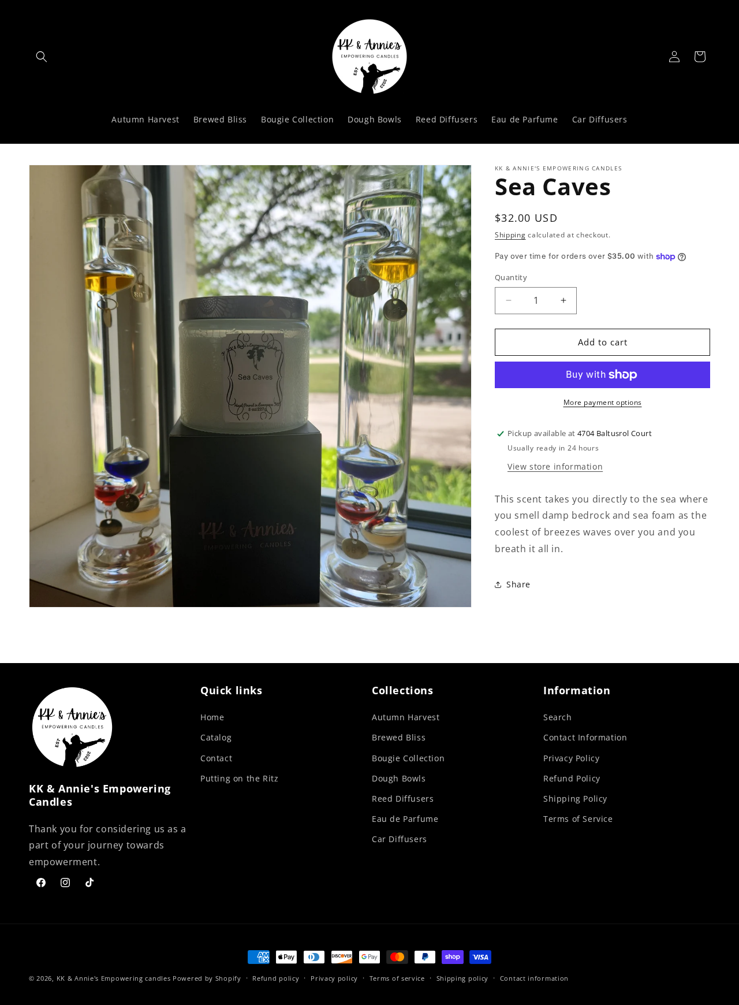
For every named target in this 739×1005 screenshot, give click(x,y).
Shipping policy (462, 978)
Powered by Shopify (207, 978)
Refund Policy (571, 778)
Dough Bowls (399, 778)
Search (557, 717)
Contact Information (585, 737)
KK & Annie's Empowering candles (115, 978)
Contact (216, 757)
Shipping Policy (575, 798)
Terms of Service (578, 818)
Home (212, 717)
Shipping (510, 235)
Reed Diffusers (403, 798)
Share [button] (518, 584)
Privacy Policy (571, 757)
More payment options (602, 402)
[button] (41, 56)
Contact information (534, 978)
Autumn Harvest (405, 717)
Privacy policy (334, 978)
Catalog (216, 737)
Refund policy (275, 978)
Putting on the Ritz (239, 778)
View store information (555, 466)
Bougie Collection (408, 757)
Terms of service (397, 978)
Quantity (511, 277)
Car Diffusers (399, 838)
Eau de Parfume (405, 818)
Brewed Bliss (399, 737)
